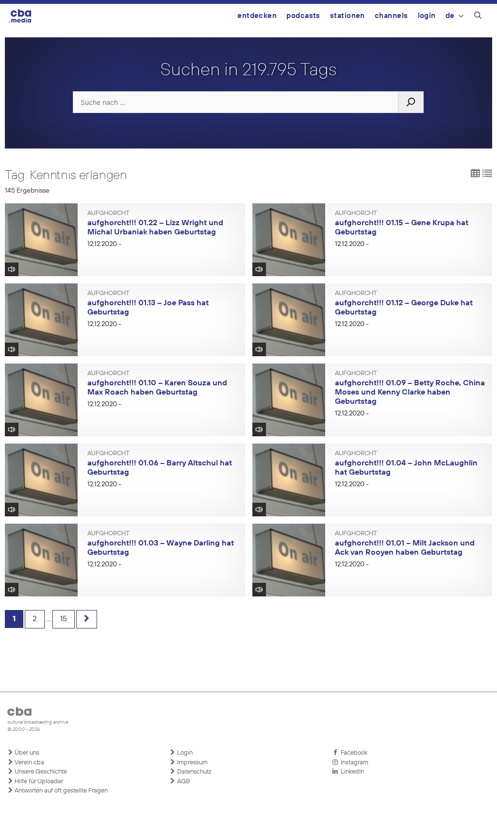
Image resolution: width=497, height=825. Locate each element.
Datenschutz (194, 772)
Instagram (353, 762)
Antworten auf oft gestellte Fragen (60, 791)
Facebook (352, 753)
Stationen (347, 15)
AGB (183, 781)
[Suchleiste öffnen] (477, 17)
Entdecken (257, 15)
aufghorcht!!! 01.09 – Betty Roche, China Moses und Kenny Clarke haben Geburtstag (410, 392)
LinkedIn (351, 772)
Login (427, 15)
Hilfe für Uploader (38, 781)
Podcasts (303, 15)
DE (450, 15)
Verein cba (28, 762)
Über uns (26, 753)
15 (63, 619)
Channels (391, 15)
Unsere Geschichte (40, 772)
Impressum (192, 762)
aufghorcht (108, 213)
